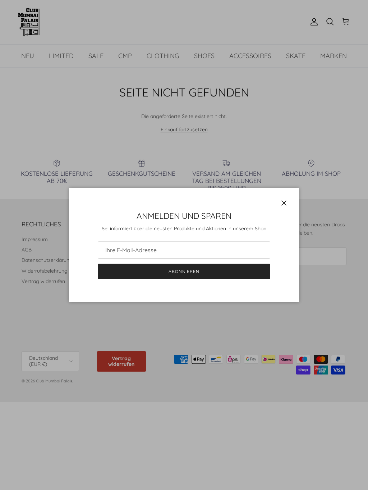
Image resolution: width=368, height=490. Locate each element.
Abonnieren (184, 271)
